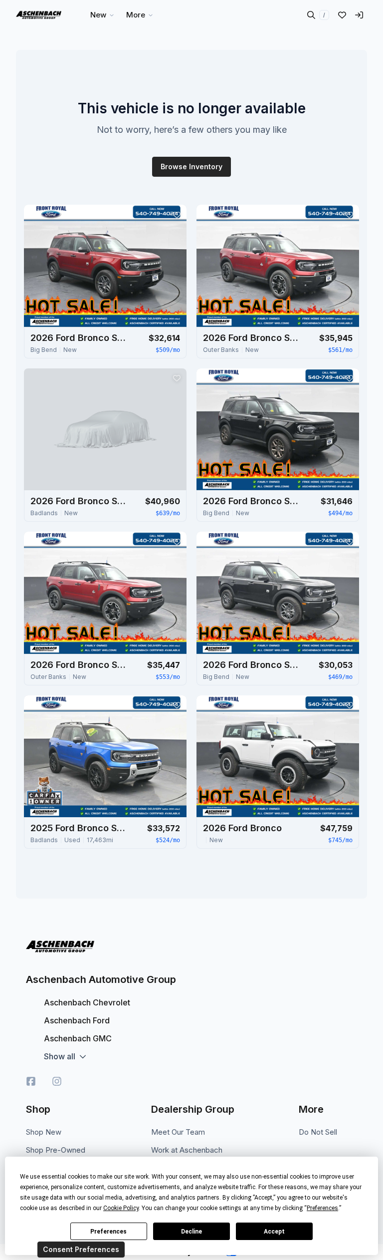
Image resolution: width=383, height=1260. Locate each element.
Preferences (108, 1231)
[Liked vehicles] (342, 15)
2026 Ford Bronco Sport (80, 337)
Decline (191, 1231)
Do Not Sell (318, 1132)
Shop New (43, 1132)
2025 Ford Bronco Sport (80, 828)
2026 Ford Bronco (242, 828)
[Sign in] (359, 15)
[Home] (38, 15)
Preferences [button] (322, 1208)
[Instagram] (57, 1081)
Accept (274, 1231)
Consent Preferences (81, 1249)
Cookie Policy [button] (121, 1208)
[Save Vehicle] (177, 215)
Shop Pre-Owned (55, 1150)
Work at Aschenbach (186, 1150)
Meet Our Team (178, 1132)
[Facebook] (31, 1081)
